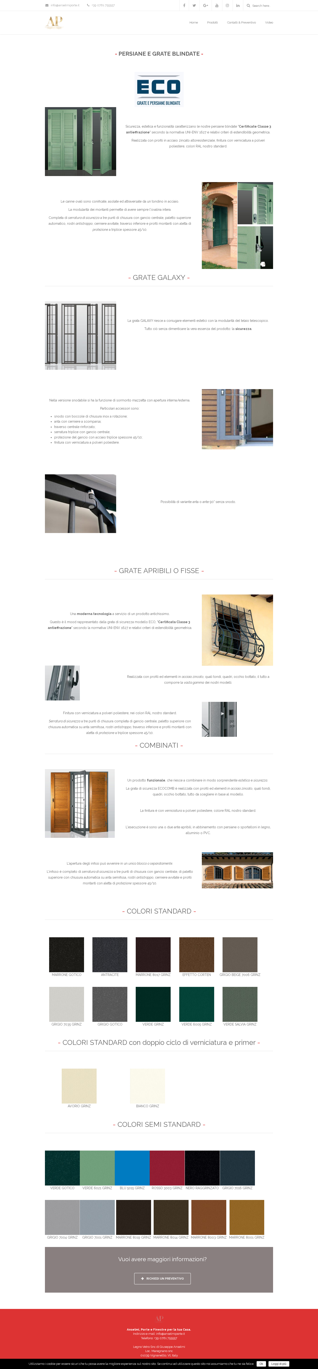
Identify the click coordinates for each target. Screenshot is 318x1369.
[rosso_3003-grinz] (167, 1167)
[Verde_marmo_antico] (62, 1167)
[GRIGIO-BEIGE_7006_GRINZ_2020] (240, 954)
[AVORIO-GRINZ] (79, 1086)
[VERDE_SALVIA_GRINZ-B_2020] (240, 1004)
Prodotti (212, 22)
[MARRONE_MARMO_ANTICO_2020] (66, 954)
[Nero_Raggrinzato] (202, 1167)
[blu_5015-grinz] (132, 1167)
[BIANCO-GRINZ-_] (147, 1086)
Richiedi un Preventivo (165, 1278)
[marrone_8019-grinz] (133, 1217)
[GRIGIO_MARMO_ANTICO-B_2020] (109, 1004)
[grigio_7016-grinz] (237, 1167)
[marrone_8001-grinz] (246, 1217)
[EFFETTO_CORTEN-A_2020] (196, 954)
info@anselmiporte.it (65, 5)
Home (193, 22)
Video (269, 22)
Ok (261, 1364)
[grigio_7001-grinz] (97, 1217)
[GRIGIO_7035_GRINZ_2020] (66, 1004)
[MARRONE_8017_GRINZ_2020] (153, 954)
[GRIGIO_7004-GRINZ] (62, 1217)
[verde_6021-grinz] (97, 1167)
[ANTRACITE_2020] (109, 954)
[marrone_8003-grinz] (208, 1217)
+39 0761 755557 (165, 1338)
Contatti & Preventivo (241, 22)
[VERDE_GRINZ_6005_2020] (196, 1004)
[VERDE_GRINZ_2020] (153, 1004)
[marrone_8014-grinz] (171, 1217)
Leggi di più (278, 1364)
